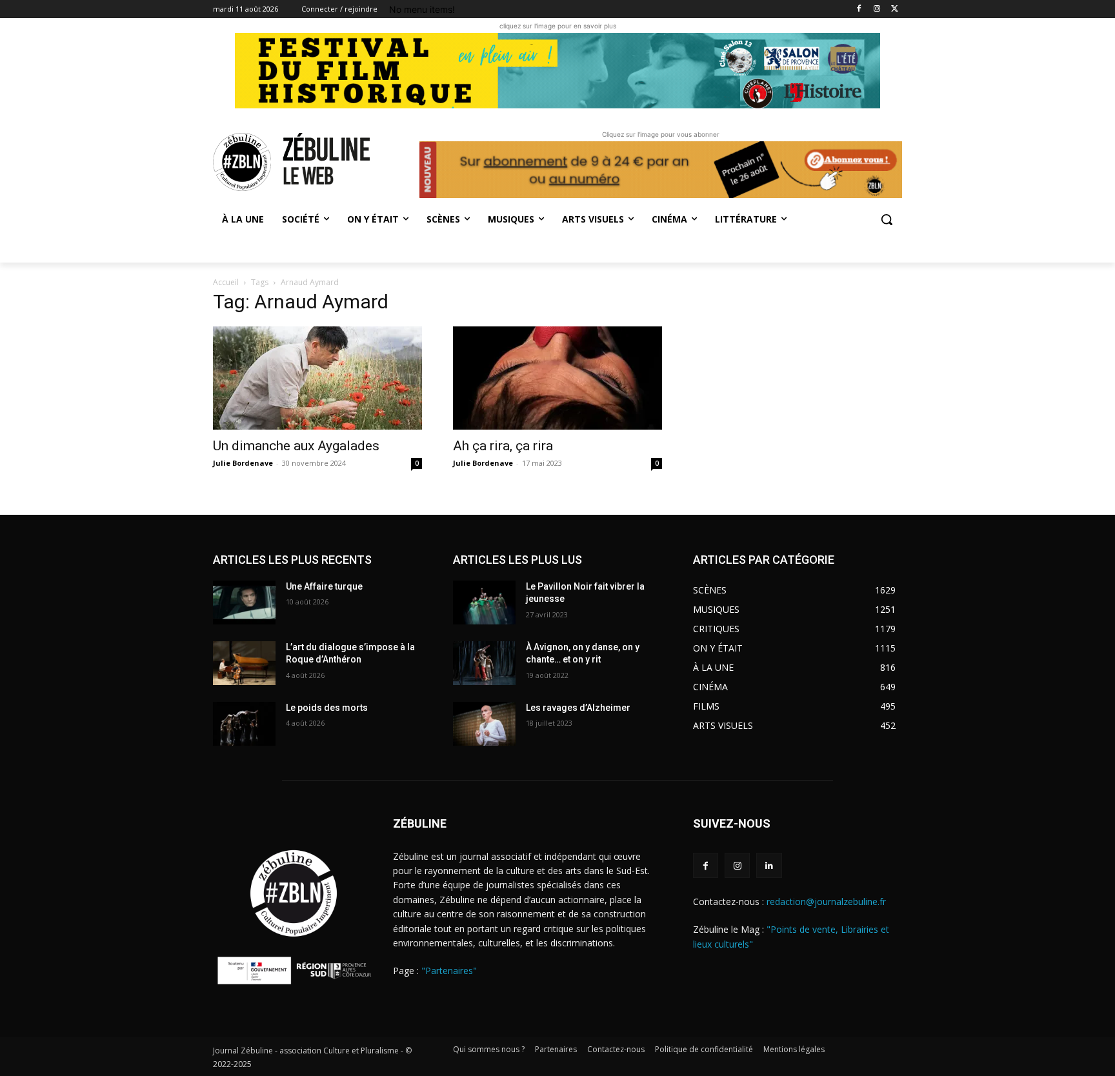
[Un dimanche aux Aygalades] (317, 378)
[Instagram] (876, 9)
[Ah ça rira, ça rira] (557, 378)
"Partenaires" (449, 970)
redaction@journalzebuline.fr (826, 901)
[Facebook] (859, 9)
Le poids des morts (327, 707)
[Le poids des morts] (244, 724)
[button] (886, 219)
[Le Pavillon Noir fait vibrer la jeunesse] (484, 602)
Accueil (226, 282)
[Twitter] (894, 9)
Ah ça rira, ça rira (504, 445)
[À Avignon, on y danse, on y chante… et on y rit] (484, 663)
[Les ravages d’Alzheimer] (484, 724)
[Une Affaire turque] (244, 602)
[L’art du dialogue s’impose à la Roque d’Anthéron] (244, 663)
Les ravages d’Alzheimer (578, 707)
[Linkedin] (768, 865)
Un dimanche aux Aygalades (298, 445)
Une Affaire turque (324, 586)
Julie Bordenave (243, 463)
